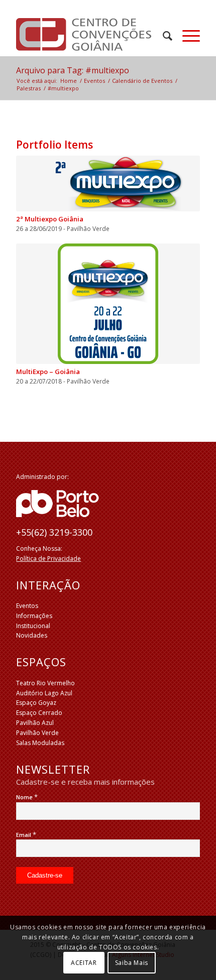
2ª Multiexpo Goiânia (49, 218)
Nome (27, 797)
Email (26, 834)
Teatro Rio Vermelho (45, 683)
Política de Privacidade (48, 558)
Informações (34, 615)
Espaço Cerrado (39, 712)
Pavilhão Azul (35, 722)
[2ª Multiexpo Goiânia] (108, 183)
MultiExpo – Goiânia (48, 371)
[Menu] (186, 36)
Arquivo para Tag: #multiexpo (72, 70)
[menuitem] (162, 36)
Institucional (33, 626)
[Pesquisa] (162, 36)
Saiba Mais (131, 962)
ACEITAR (83, 962)
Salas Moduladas (40, 743)
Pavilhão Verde (37, 732)
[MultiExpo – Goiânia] (108, 303)
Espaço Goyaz (36, 702)
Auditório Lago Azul (44, 693)
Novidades (31, 635)
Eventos (27, 605)
